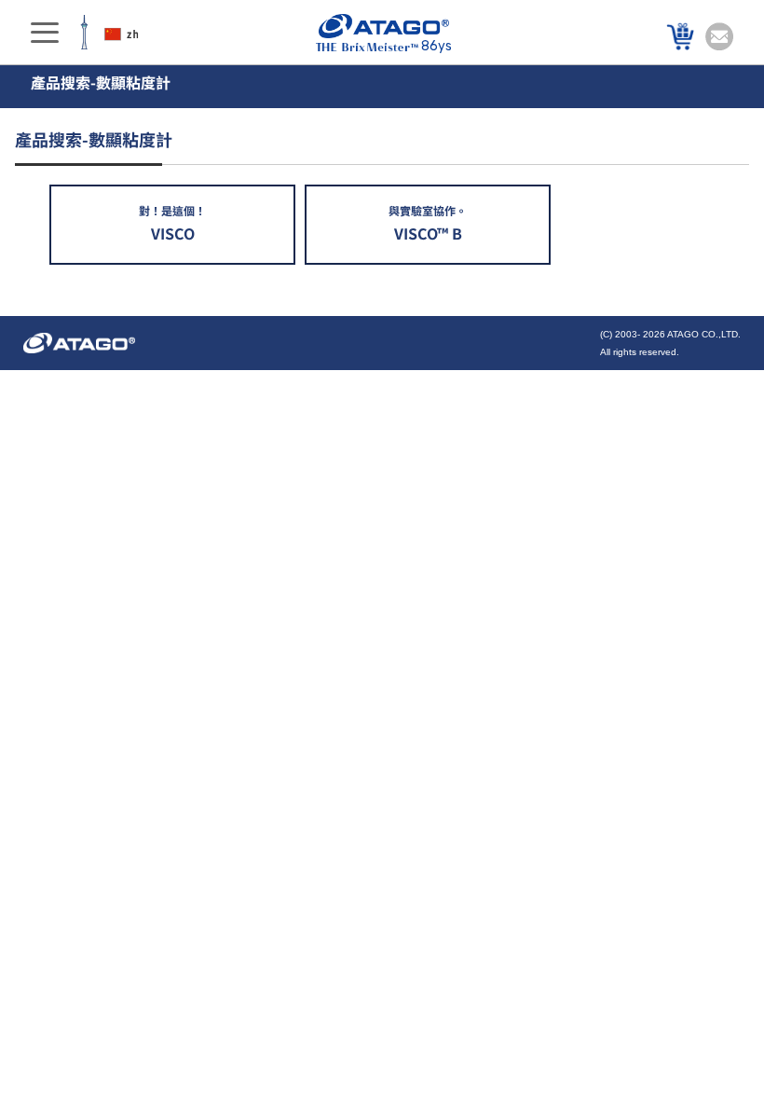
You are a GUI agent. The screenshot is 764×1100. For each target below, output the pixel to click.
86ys (436, 46)
